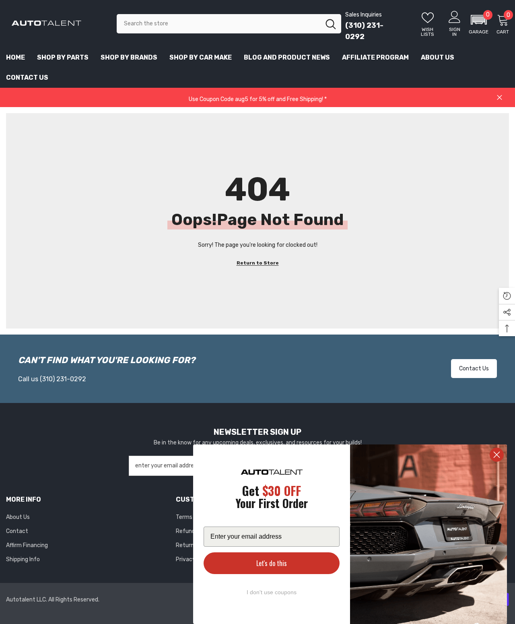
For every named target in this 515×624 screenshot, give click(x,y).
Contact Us (474, 368)
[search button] (330, 23)
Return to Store (258, 263)
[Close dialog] (497, 455)
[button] (478, 23)
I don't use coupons (272, 592)
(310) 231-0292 (63, 379)
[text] (272, 498)
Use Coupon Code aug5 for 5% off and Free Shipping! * (258, 99)
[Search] (229, 23)
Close (499, 97)
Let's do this (271, 563)
